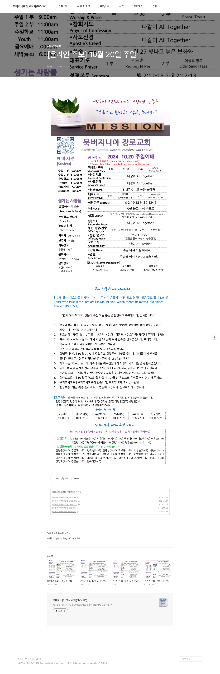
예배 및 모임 (83, 6)
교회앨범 (138, 6)
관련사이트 (185, 659)
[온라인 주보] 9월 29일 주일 (64, 511)
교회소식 (157, 6)
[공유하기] (63, 478)
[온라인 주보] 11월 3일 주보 (64, 497)
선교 (121, 6)
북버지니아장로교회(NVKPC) (30, 6)
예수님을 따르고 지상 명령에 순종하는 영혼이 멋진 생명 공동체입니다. (83, 604)
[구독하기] (214, 337)
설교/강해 (105, 6)
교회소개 (62, 6)
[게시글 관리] (67, 478)
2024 (63, 492)
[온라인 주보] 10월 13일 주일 (64, 504)
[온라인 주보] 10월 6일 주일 (64, 508)
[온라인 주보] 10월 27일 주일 (64, 501)
